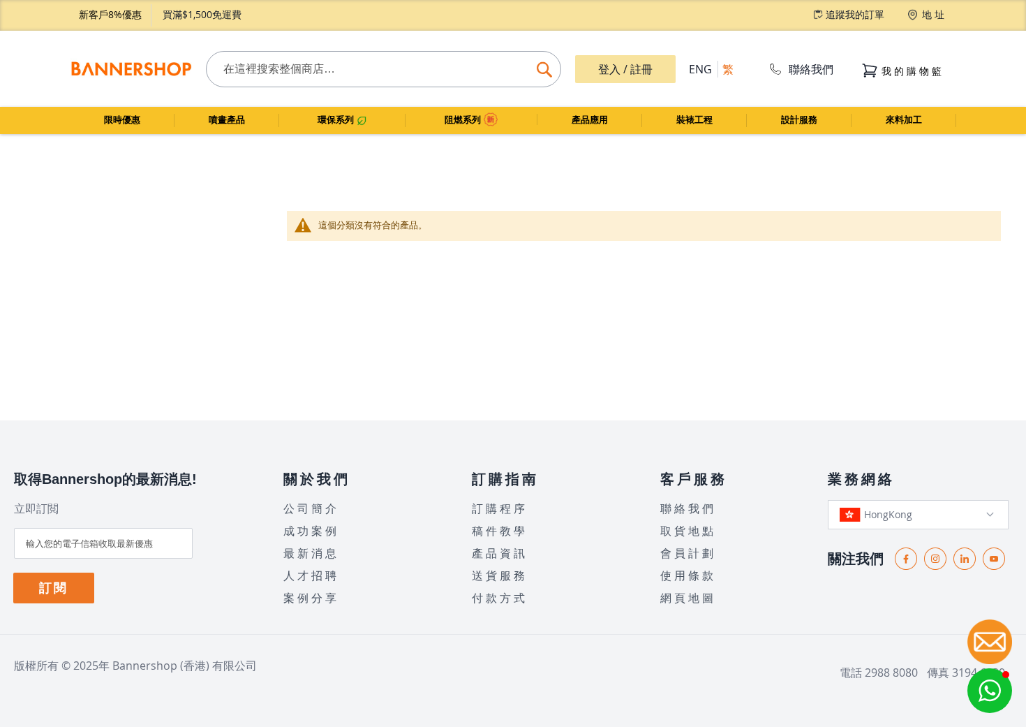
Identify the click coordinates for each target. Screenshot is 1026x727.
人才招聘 (311, 575)
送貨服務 (500, 575)
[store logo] (131, 69)
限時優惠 (122, 120)
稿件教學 (500, 530)
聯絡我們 (811, 69)
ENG (700, 69)
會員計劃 (688, 553)
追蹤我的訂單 (855, 14)
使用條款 (688, 575)
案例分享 (311, 597)
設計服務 (799, 120)
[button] (989, 690)
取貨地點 (688, 530)
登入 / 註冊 (625, 69)
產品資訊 (500, 553)
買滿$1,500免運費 (202, 14)
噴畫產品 (227, 120)
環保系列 (337, 120)
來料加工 (904, 120)
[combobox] (383, 69)
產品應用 (590, 120)
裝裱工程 (694, 120)
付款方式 (500, 597)
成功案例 (311, 530)
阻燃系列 (464, 120)
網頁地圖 (688, 597)
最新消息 (311, 553)
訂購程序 (500, 508)
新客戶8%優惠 (110, 14)
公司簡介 (311, 508)
